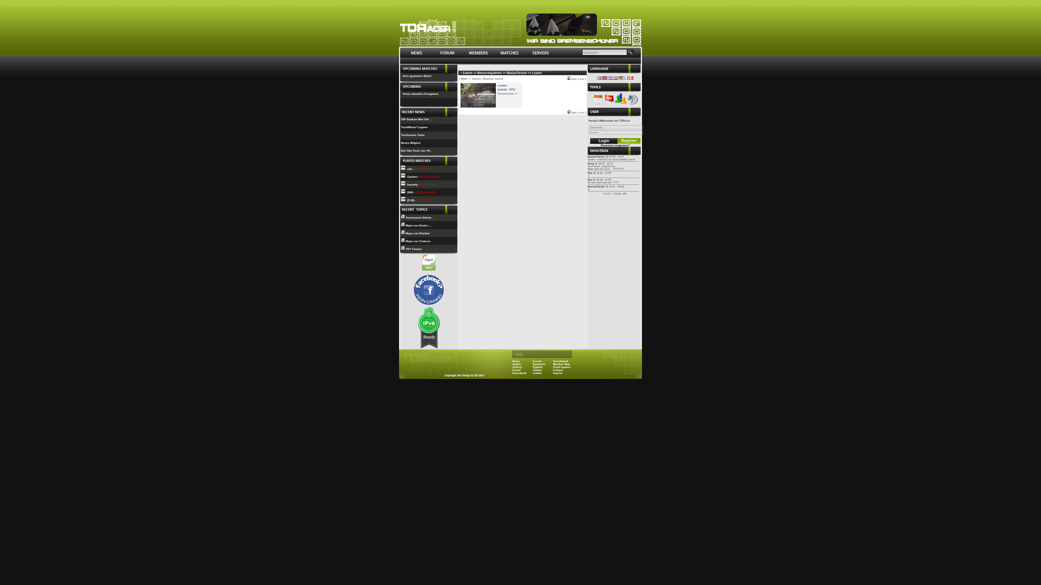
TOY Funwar (414, 249)
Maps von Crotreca (418, 241)
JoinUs (537, 370)
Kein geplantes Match (417, 75)
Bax (590, 173)
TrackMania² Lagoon (414, 127)
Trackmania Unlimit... (419, 217)
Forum (516, 370)
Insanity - (420, 184)
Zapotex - (423, 176)
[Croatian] (610, 78)
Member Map (561, 364)
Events (537, 361)
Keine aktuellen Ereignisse (421, 93)
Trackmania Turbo (413, 135)
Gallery (517, 367)
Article (516, 364)
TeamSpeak (560, 361)
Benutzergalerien (489, 72)
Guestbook (519, 373)
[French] (626, 78)
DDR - (421, 192)
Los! (607, 193)
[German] (620, 78)
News (516, 361)
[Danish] (631, 78)
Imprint (557, 373)
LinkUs (537, 373)
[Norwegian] (599, 78)
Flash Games (562, 367)
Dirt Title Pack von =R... (416, 150)
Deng (591, 163)
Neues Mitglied (410, 142)
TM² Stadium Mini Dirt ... (416, 119)
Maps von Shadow (418, 233)
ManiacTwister (517, 72)
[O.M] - (418, 200)
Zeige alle (621, 193)
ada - (417, 168)
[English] (604, 78)
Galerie (467, 72)
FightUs (538, 367)
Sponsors (539, 364)
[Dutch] (615, 78)
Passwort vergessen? (615, 145)
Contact (558, 370)
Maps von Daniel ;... (419, 225)
